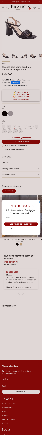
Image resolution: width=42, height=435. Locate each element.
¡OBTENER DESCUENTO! (21, 224)
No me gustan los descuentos (21, 229)
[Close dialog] (39, 202)
